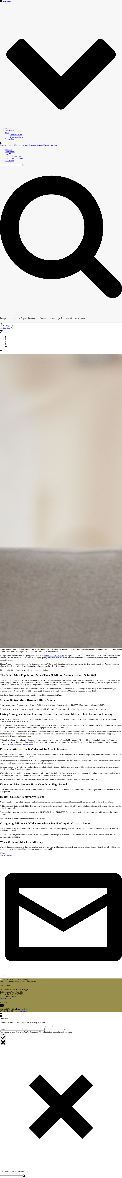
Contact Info (9, 139)
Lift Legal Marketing (22, 1011)
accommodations (26, 744)
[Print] (1, 351)
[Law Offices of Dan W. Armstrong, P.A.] (28, 145)
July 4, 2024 (10, 326)
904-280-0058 (7, 1)
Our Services (10, 130)
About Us (8, 128)
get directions (5, 998)
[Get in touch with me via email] (63, 975)
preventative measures (8, 744)
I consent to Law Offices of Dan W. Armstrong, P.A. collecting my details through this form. (37, 1032)
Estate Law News (16, 137)
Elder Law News (16, 135)
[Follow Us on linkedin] (2, 1007)
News (7, 133)
